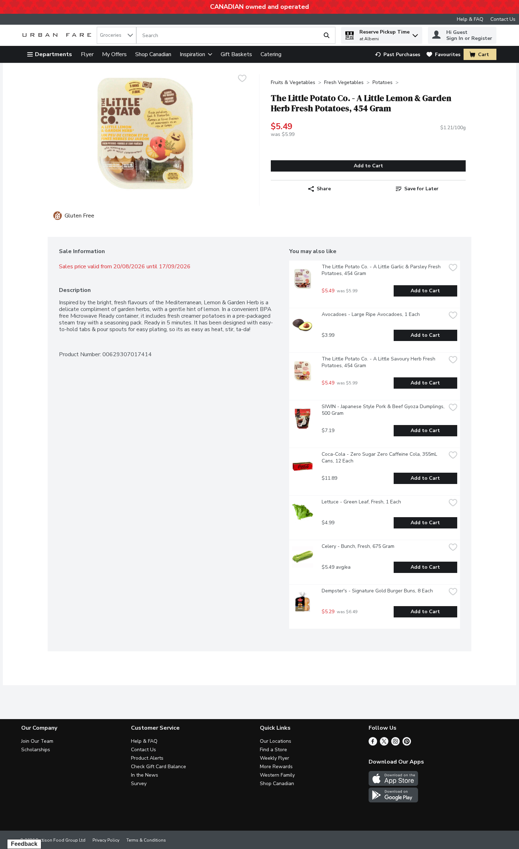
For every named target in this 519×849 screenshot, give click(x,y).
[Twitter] (384, 744)
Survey (139, 783)
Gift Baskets (236, 54)
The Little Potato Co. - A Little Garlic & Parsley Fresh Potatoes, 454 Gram (382, 270)
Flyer (87, 54)
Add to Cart (368, 165)
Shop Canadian (153, 54)
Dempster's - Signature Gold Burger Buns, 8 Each (377, 590)
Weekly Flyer (274, 758)
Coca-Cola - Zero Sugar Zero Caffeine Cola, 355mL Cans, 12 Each (380, 457)
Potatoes (382, 82)
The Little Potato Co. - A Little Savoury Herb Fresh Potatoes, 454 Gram (379, 362)
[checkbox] (242, 79)
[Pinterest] (406, 744)
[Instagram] (395, 744)
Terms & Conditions (146, 840)
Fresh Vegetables (344, 82)
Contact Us (502, 19)
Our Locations (275, 741)
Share (324, 188)
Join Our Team (37, 741)
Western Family (277, 775)
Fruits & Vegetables (293, 82)
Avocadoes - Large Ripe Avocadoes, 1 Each (371, 314)
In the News (144, 775)
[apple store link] (393, 784)
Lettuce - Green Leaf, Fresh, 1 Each (361, 501)
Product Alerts (147, 758)
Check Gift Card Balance (158, 766)
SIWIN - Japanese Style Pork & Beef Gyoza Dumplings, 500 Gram (384, 410)
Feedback (24, 844)
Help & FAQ (470, 19)
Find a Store (273, 749)
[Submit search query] (326, 35)
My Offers (114, 54)
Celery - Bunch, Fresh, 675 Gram (358, 546)
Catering (271, 54)
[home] (58, 35)
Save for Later (421, 188)
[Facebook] (373, 744)
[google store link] (393, 801)
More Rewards (276, 766)
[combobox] (116, 35)
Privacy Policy (106, 840)
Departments (53, 54)
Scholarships (35, 749)
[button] (415, 34)
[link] (397, 54)
